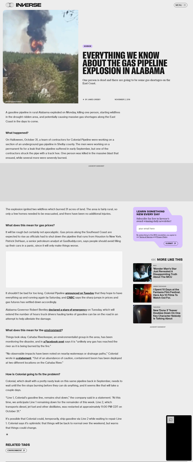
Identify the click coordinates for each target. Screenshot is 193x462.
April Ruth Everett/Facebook (14, 101)
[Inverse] (29, 5)
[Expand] (169, 418)
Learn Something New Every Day (150, 212)
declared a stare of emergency (68, 309)
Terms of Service (146, 237)
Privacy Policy (161, 237)
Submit (169, 243)
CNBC (71, 297)
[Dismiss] (188, 418)
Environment (14, 450)
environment (52, 330)
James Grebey (94, 99)
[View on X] (64, 269)
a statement (23, 358)
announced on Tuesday (79, 293)
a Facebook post (53, 341)
